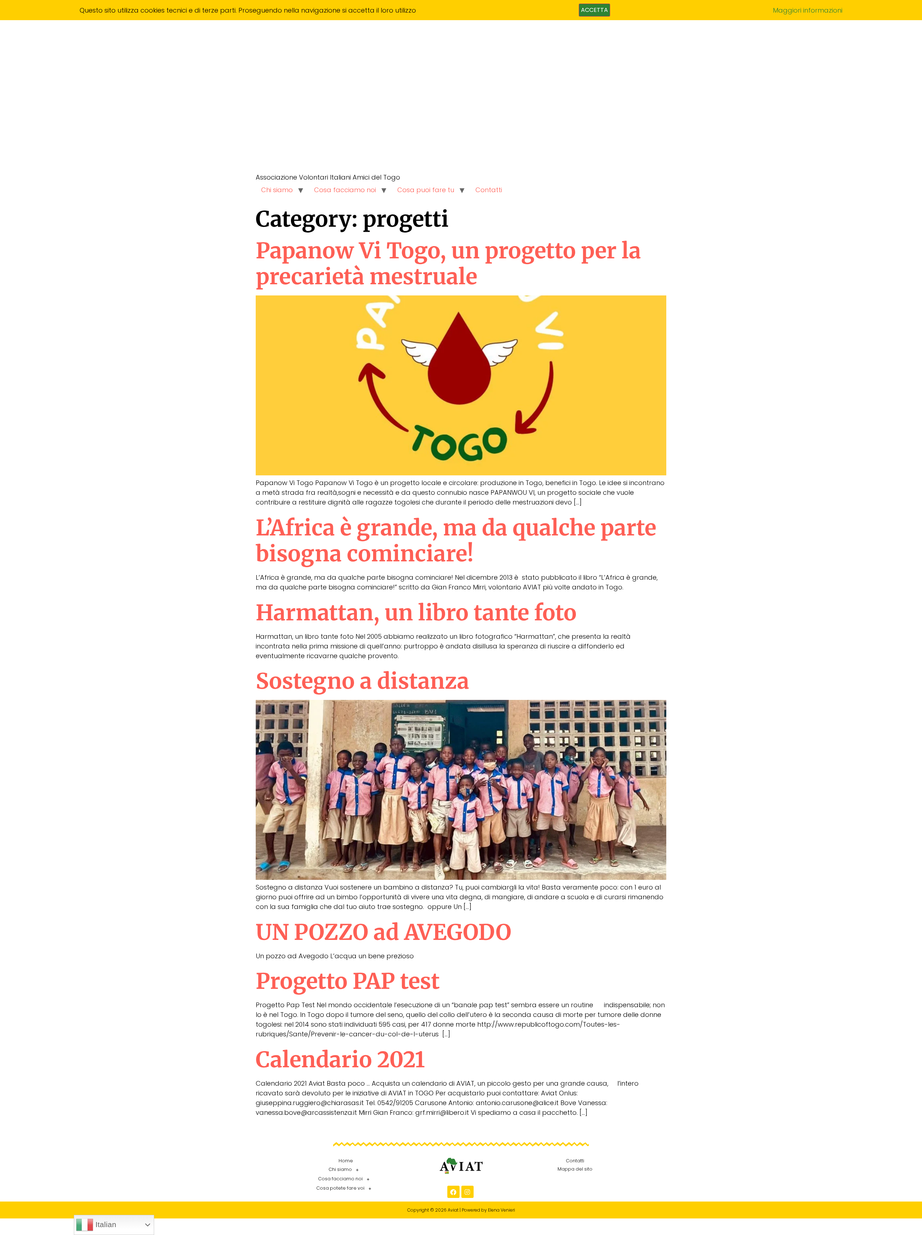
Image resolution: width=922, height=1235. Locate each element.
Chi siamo (277, 189)
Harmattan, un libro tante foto (416, 612)
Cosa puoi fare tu (425, 189)
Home (346, 1161)
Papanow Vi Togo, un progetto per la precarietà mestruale (448, 263)
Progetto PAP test (348, 981)
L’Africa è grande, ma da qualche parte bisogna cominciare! (456, 540)
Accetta (594, 10)
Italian (104, 1224)
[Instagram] (467, 1192)
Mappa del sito (575, 1169)
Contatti (488, 189)
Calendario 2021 (340, 1059)
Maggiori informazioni (807, 10)
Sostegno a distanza (362, 681)
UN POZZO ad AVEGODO (383, 932)
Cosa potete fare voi (340, 1188)
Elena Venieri (501, 1210)
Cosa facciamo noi (345, 189)
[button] (346, 1170)
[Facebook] (453, 1192)
